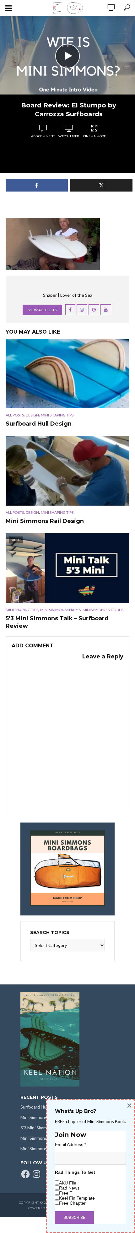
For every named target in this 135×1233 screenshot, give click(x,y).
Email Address (70, 1144)
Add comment (43, 136)
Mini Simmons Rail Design (45, 521)
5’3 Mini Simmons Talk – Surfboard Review (57, 622)
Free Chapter (72, 1203)
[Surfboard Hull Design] (67, 373)
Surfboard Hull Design (39, 423)
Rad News (69, 1187)
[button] (53, 244)
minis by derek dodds (103, 609)
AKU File (67, 1182)
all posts (15, 415)
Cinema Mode (94, 136)
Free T (66, 1193)
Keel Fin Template (77, 1198)
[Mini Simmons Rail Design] (67, 471)
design (32, 415)
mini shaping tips (57, 415)
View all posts (42, 309)
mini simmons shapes (60, 609)
